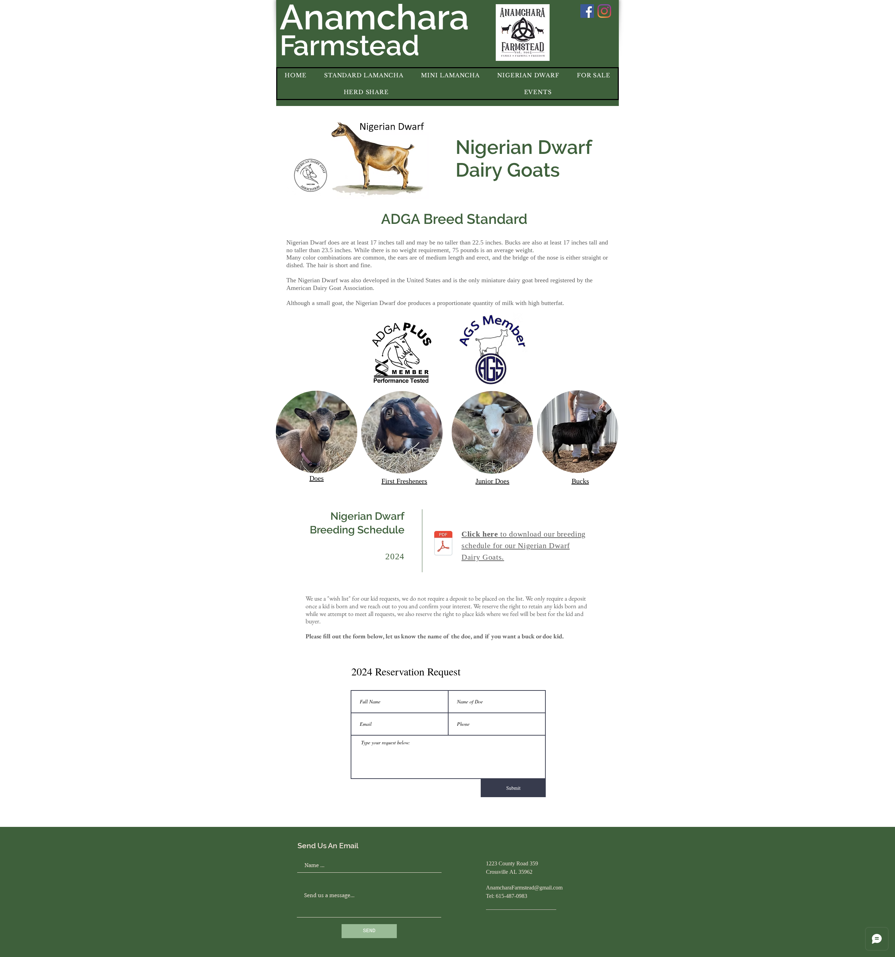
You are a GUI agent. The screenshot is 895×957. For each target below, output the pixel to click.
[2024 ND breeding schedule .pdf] (443, 544)
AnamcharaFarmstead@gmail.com (524, 888)
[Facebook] (587, 11)
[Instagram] (604, 11)
